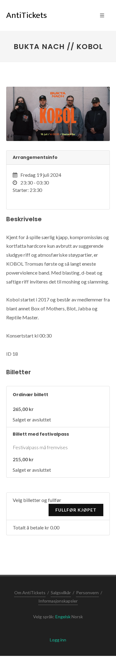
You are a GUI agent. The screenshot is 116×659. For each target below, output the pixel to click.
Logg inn (58, 639)
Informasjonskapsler (58, 600)
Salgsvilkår (61, 592)
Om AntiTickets (29, 592)
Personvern (87, 592)
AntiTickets (26, 15)
